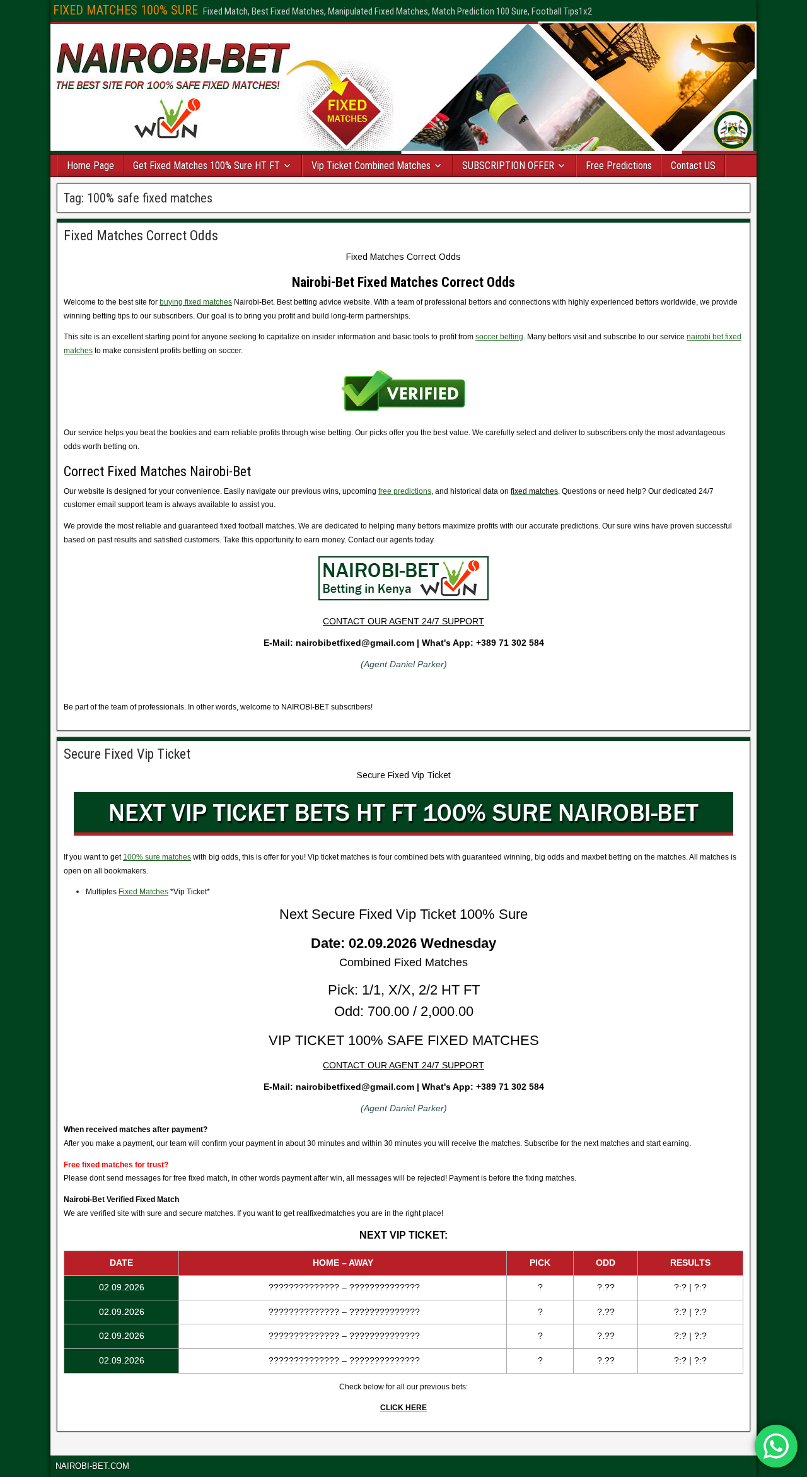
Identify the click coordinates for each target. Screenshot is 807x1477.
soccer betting (499, 336)
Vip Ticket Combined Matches (371, 166)
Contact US (693, 166)
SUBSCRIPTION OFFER (508, 166)
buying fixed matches (196, 302)
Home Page (90, 166)
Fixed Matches (143, 891)
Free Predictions (619, 166)
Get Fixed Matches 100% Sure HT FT (206, 166)
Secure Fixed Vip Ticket (127, 754)
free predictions (404, 491)
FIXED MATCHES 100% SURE (125, 10)
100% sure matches (157, 857)
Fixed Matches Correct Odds (141, 235)
